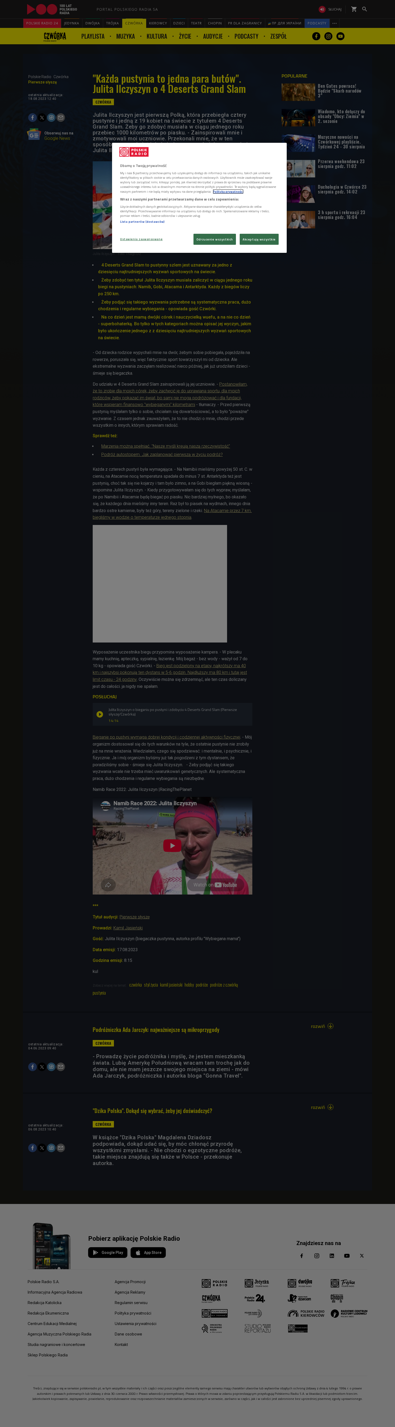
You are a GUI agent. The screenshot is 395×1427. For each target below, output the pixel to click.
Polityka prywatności (228, 191)
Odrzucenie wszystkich (214, 239)
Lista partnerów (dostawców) (142, 221)
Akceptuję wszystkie (259, 239)
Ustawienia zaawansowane (141, 239)
